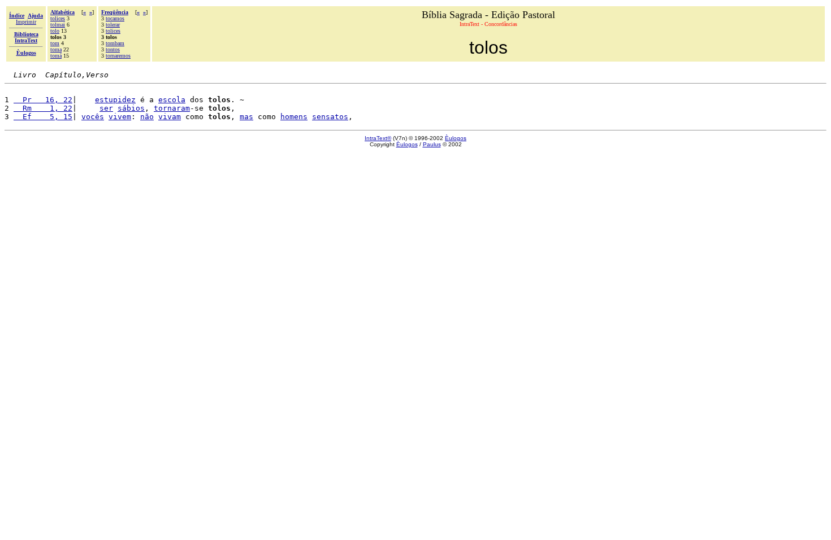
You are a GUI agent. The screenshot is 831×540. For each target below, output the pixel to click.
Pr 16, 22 (43, 99)
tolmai (57, 24)
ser (106, 108)
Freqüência (114, 12)
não (147, 116)
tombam (115, 43)
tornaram (172, 108)
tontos (113, 49)
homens (294, 116)
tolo (54, 31)
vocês (92, 116)
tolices (57, 18)
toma (56, 49)
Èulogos (455, 138)
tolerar (113, 24)
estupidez (115, 99)
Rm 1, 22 (43, 108)
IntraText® (378, 138)
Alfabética (62, 12)
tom (54, 43)
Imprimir (26, 22)
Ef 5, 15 (43, 116)
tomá (56, 56)
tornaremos (118, 56)
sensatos (330, 116)
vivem (120, 116)
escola (171, 99)
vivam (169, 116)
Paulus (432, 144)
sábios (131, 108)
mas (246, 116)
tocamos (115, 18)
